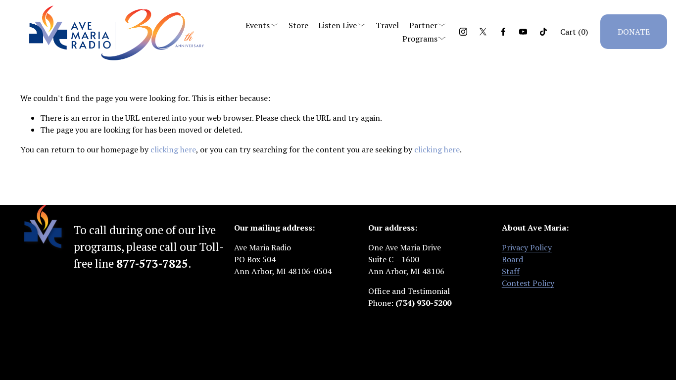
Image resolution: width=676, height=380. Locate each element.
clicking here (173, 149)
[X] (483, 32)
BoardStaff (512, 265)
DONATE (634, 31)
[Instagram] (463, 32)
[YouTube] (523, 32)
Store (298, 25)
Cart (574, 31)
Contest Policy (528, 283)
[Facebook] (503, 32)
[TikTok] (543, 32)
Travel (387, 25)
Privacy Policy (527, 247)
